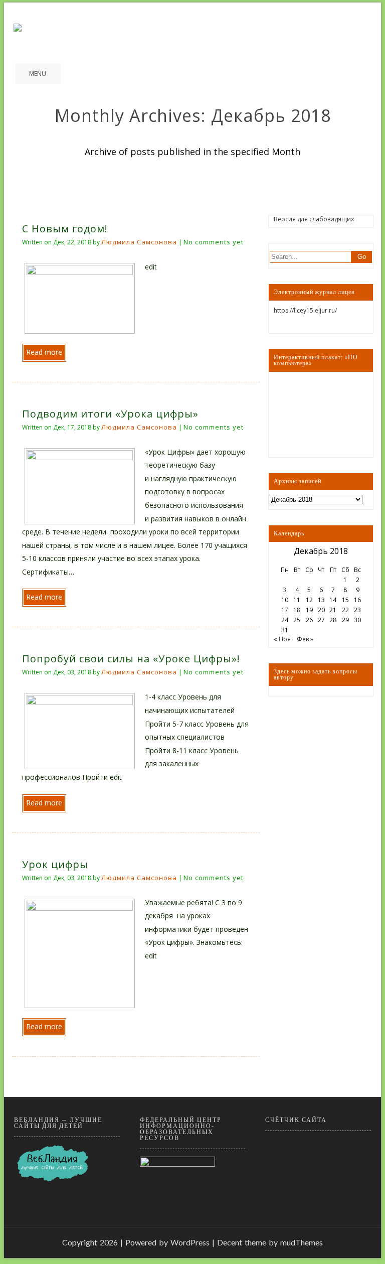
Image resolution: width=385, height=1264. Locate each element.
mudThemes (301, 1242)
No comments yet (213, 241)
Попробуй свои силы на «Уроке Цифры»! (131, 658)
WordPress (190, 1242)
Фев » (305, 639)
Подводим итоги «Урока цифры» (110, 413)
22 (345, 610)
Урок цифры (55, 864)
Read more (44, 352)
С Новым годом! (65, 228)
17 (284, 610)
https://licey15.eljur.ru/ (305, 310)
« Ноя (282, 639)
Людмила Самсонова (139, 241)
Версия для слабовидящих (314, 219)
